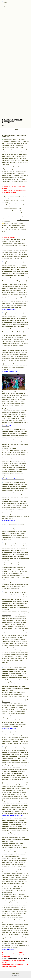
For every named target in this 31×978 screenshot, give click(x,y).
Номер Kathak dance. (8, 949)
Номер (4, 347)
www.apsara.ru (25, 958)
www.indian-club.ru (17, 973)
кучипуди (15, 771)
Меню (16, 129)
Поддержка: (15, 975)
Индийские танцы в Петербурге (12, 120)
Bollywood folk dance (11, 347)
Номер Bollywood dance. (9, 309)
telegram (4, 962)
